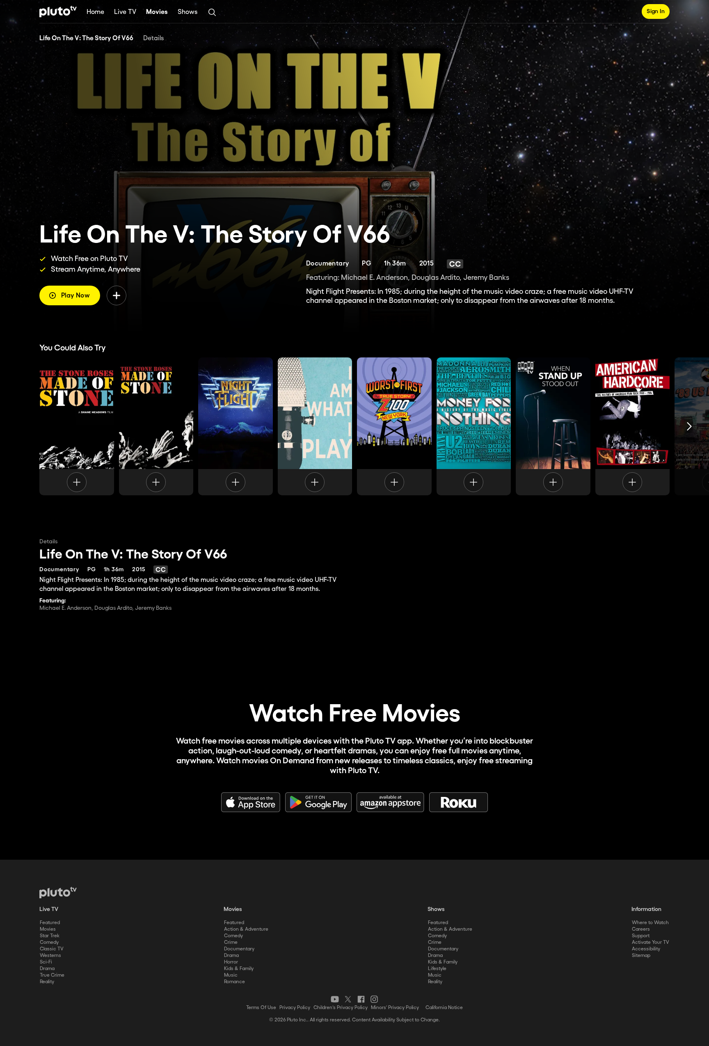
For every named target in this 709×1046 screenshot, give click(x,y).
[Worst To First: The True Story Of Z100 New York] (394, 426)
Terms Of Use (261, 1007)
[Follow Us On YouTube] (335, 999)
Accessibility (646, 949)
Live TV (125, 12)
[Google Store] (318, 802)
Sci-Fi (46, 962)
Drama (47, 968)
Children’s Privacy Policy (340, 1007)
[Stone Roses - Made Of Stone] (76, 426)
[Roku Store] (458, 802)
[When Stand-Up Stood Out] (553, 426)
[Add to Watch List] (116, 295)
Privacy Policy (294, 1007)
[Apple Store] (250, 802)
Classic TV (52, 949)
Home (95, 12)
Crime (231, 942)
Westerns (50, 955)
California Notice (444, 1007)
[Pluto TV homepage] (58, 892)
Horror (231, 962)
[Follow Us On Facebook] (361, 999)
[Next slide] (689, 426)
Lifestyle (437, 968)
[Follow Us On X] (348, 999)
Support (641, 935)
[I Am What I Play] (315, 426)
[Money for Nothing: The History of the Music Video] (474, 426)
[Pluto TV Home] (58, 11)
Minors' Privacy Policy (395, 1007)
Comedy (49, 942)
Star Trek (49, 935)
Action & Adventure (246, 929)
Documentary (239, 949)
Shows (187, 12)
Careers (641, 929)
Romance (234, 981)
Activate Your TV (650, 942)
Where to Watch (650, 922)
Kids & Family (239, 968)
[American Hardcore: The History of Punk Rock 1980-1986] (632, 426)
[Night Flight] (235, 426)
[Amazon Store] (390, 802)
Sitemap (641, 955)
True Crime (52, 975)
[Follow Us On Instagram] (374, 999)
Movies (157, 12)
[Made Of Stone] (156, 426)
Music (231, 975)
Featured (50, 922)
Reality (47, 981)
